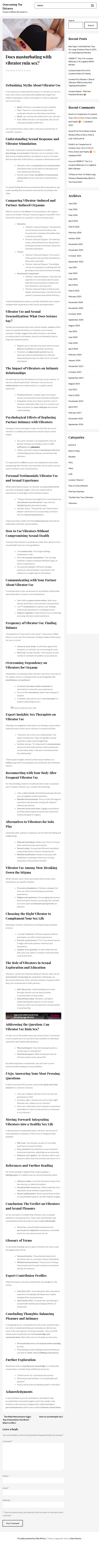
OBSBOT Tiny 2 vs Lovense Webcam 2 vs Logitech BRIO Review (81, 61)
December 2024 (75, 302)
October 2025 (74, 255)
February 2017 (74, 412)
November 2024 (75, 308)
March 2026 (73, 226)
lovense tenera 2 (76, 480)
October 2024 (74, 314)
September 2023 (75, 378)
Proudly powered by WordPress (31, 1538)
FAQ (70, 462)
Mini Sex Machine (76, 491)
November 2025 (75, 250)
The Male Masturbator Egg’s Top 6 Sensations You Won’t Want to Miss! (17, 1419)
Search (71, 20)
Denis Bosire (75, 1538)
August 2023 (74, 383)
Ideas (70, 468)
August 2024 (74, 325)
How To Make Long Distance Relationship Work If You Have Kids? (82, 178)
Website (6, 1500)
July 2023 (72, 389)
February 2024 (74, 354)
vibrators (72, 503)
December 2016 (75, 418)
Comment (8, 1441)
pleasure (35, 447)
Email (6, 1488)
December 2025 (75, 244)
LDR (70, 474)
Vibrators (29, 531)
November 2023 (75, 366)
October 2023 (74, 372)
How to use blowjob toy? (51, 1416)
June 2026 (72, 209)
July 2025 (72, 267)
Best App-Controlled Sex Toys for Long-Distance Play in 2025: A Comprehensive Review (82, 49)
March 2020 (73, 395)
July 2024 (72, 331)
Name (6, 1476)
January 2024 (74, 360)
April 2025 (73, 285)
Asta (29, 70)
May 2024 (73, 343)
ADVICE (72, 445)
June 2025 (72, 273)
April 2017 (73, 407)
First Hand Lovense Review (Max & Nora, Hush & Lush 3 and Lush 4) (82, 135)
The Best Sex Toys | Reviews (80, 497)
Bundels (72, 456)
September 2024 (75, 319)
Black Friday (74, 451)
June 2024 (72, 337)
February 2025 (74, 296)
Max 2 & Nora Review (78, 485)
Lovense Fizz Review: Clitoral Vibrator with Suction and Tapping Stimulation (81, 82)
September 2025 (75, 261)
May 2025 (73, 279)
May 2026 (73, 215)
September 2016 (75, 424)
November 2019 (75, 401)
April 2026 (73, 221)
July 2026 (72, 203)
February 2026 (74, 232)
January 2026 (74, 238)
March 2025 (73, 290)
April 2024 (73, 348)
